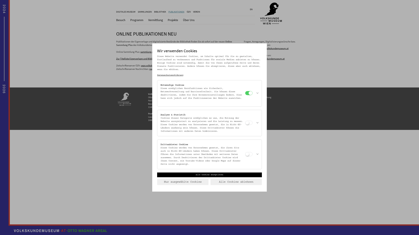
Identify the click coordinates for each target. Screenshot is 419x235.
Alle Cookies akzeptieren (209, 175)
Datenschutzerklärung (170, 75)
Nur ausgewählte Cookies (183, 182)
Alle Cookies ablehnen (236, 182)
